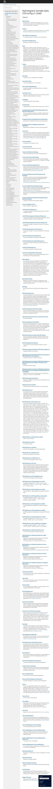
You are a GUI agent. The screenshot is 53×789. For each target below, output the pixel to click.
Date (7, 21)
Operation (8, 160)
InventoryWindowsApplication (12, 47)
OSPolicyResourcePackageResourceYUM (11, 142)
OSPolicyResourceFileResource (12, 123)
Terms (44, 785)
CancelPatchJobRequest (11, 20)
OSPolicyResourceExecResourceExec (11, 117)
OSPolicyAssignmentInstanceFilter (12, 83)
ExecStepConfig (9, 25)
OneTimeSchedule (10, 159)
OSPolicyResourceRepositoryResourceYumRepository (12, 155)
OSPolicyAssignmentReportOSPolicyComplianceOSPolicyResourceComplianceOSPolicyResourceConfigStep (12, 106)
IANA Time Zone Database (43, 712)
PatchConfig (8, 162)
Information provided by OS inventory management (34, 137)
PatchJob (8, 168)
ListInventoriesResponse (11, 59)
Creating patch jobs (37, 631)
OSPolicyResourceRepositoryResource (12, 147)
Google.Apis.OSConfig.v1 (11, 11)
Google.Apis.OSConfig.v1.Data (9, 4)
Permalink (41, 781)
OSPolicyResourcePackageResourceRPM (11, 139)
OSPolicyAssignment (10, 81)
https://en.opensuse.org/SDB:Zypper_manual (37, 780)
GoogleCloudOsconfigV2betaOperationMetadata (12, 39)
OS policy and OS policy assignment (35, 304)
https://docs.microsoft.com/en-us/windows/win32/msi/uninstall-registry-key (35, 170)
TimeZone (8, 186)
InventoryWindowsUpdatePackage (11, 52)
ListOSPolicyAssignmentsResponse (11, 66)
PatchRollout (9, 173)
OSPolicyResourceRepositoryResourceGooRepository (12, 152)
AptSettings (8, 16)
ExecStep (8, 24)
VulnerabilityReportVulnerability (10, 190)
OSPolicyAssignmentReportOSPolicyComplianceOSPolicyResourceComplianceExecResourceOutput (12, 101)
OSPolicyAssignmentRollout (12, 110)
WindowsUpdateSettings (11, 202)
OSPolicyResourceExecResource (11, 114)
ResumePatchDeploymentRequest (11, 181)
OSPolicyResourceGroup (11, 124)
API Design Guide (45, 692)
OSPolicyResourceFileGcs (11, 120)
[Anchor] (21, 17)
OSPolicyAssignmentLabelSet (12, 88)
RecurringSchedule (10, 179)
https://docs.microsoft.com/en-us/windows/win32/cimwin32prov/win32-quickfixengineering (36, 181)
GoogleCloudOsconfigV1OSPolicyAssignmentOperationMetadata (11, 33)
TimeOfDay (8, 185)
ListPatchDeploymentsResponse (11, 69)
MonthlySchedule (10, 78)
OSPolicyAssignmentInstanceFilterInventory (12, 86)
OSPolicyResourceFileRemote (12, 121)
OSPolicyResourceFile (10, 119)
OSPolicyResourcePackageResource (11, 126)
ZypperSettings (9, 205)
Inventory (8, 41)
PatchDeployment (10, 163)
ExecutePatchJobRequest (11, 26)
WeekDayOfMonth (10, 199)
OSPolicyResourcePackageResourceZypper (11, 144)
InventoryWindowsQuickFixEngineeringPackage (12, 49)
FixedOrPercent (9, 28)
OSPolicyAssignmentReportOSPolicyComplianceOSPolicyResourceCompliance (12, 97)
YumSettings (9, 203)
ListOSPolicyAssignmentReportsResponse (11, 61)
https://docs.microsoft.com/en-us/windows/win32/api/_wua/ (32, 191)
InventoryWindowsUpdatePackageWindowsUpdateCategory (11, 55)
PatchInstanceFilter (10, 164)
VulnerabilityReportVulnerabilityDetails (10, 192)
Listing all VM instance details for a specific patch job (35, 638)
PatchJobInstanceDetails (11, 170)
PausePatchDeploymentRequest (11, 175)
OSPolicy (8, 80)
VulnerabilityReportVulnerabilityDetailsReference (12, 195)
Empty (7, 23)
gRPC (41, 688)
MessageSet (8, 77)
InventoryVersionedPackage (12, 46)
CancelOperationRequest (11, 19)
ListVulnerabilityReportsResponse (11, 75)
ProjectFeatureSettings (11, 177)
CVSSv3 (7, 17)
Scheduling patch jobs (36, 598)
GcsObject (8, 29)
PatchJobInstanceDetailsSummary (11, 172)
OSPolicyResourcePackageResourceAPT (11, 129)
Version (41, 776)
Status (7, 183)
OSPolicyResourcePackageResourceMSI (11, 136)
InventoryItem (9, 42)
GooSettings (8, 30)
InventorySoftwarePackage (12, 45)
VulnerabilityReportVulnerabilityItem (10, 198)
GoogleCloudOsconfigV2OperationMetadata (11, 36)
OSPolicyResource (10, 112)
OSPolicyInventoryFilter (11, 111)
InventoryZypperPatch (11, 58)
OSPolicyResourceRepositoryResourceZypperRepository (12, 157)
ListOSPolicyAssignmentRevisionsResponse (11, 64)
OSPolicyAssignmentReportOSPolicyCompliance (12, 94)
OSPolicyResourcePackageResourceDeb (11, 131)
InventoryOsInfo (9, 43)
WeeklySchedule (9, 201)
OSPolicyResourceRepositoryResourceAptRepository (12, 149)
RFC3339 (26, 574)
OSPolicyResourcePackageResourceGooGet (11, 134)
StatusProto (8, 184)
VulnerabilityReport (10, 188)
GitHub (40, 782)
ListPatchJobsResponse (11, 73)
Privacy (40, 785)
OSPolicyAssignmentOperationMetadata (12, 90)
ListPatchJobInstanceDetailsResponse (12, 71)
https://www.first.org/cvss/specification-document (35, 31)
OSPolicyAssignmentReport (12, 91)
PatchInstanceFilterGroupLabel (11, 166)
